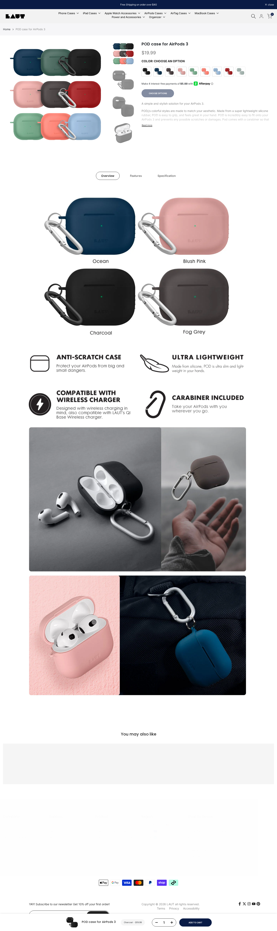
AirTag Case (196, 837)
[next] (101, 94)
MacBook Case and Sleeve (205, 843)
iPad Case (215, 825)
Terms (161, 908)
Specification (167, 175)
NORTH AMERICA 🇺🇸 (155, 825)
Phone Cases (196, 825)
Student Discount (60, 843)
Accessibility (191, 908)
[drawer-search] (253, 16)
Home (7, 29)
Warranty (55, 837)
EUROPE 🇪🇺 (149, 831)
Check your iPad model (110, 831)
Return (53, 831)
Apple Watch (196, 831)
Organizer (194, 856)
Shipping (55, 825)
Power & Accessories (201, 850)
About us (9, 825)
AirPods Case (217, 831)
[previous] (11, 94)
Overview (107, 175)
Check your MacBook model (114, 837)
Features (136, 175)
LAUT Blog (10, 831)
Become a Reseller (15, 837)
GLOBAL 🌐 (149, 837)
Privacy (174, 908)
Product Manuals (106, 825)
